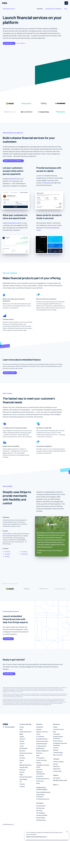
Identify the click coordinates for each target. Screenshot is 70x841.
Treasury (24, 551)
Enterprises (39, 727)
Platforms (39, 753)
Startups (39, 729)
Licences (56, 748)
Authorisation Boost (25, 732)
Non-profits (39, 776)
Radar (21, 774)
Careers (55, 764)
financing (47, 183)
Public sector (40, 781)
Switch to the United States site (36, 837)
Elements (22, 751)
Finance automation (42, 741)
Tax (21, 781)
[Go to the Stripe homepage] (5, 724)
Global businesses (41, 743)
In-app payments (41, 746)
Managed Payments (25, 765)
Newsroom (56, 766)
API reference (40, 808)
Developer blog (41, 820)
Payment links (24, 767)
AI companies (40, 758)
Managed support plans (60, 780)
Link (21, 762)
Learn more (7, 638)
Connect (7, 551)
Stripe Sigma (23, 779)
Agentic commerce (42, 732)
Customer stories (58, 729)
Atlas (21, 729)
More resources (58, 755)
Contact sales (8, 43)
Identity (22, 755)
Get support (56, 778)
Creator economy (41, 760)
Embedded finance (42, 739)
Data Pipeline (23, 748)
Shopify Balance (8, 533)
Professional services (42, 778)
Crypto (22, 746)
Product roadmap (58, 761)
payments (13, 179)
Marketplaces (40, 748)
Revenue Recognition (26, 777)
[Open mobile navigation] (66, 3)
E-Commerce (40, 736)
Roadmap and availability (53, 9)
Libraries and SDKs (41, 815)
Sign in (55, 784)
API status (39, 810)
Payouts (22, 772)
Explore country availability (12, 161)
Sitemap (55, 750)
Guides (55, 727)
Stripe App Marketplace (43, 792)
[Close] (67, 832)
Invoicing (22, 758)
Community (56, 734)
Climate (22, 741)
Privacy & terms (58, 741)
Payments (25, 554)
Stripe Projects (40, 817)
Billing (21, 734)
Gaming (38, 762)
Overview (40, 9)
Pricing (21, 727)
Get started (20, 43)
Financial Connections (26, 753)
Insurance (39, 769)
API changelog (40, 813)
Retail (38, 783)
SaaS (37, 755)
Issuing (7, 556)
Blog (54, 732)
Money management (42, 751)
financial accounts (14, 223)
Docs (65, 9)
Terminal (7, 554)
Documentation (41, 806)
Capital (22, 736)
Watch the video (9, 372)
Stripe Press (56, 769)
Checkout (22, 739)
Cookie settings (58, 752)
